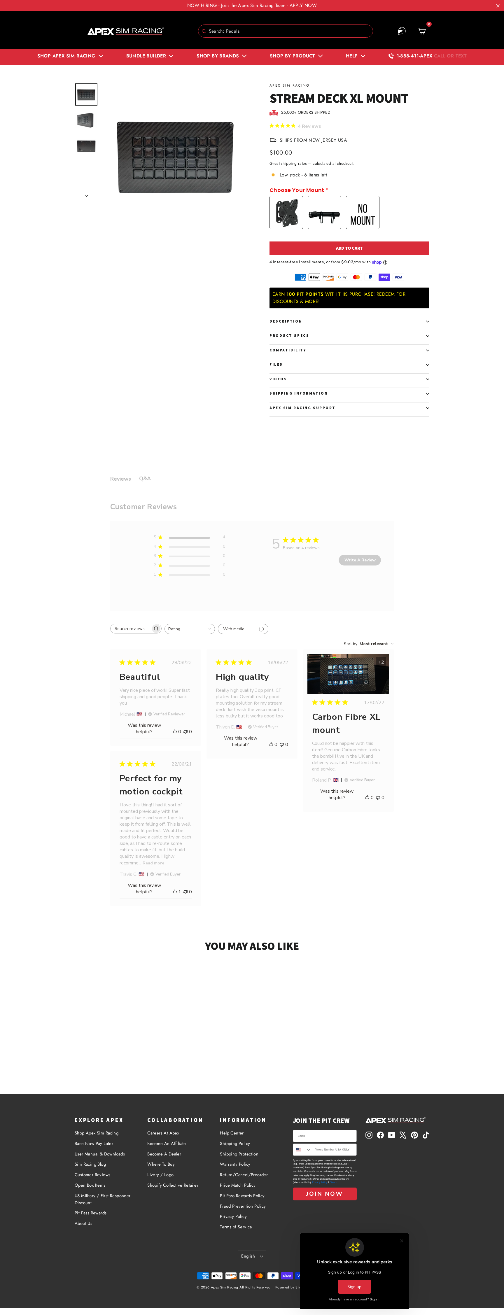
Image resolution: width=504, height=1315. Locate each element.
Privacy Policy (233, 1216)
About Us (83, 1223)
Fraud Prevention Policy (243, 1206)
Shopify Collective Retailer (172, 1185)
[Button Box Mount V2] (324, 212)
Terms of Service (236, 1227)
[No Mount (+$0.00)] (362, 212)
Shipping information (299, 393)
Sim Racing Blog (90, 1164)
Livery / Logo (160, 1175)
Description (286, 321)
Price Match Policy (238, 1185)
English (248, 1256)
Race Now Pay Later (94, 1143)
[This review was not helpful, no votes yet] (185, 732)
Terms (333, 1182)
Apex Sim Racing (289, 85)
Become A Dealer (164, 1154)
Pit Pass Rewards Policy (242, 1196)
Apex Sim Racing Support (303, 407)
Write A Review (360, 560)
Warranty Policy (235, 1164)
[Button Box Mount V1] (286, 212)
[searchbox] (131, 628)
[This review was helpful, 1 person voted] (175, 892)
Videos (278, 379)
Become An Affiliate (166, 1143)
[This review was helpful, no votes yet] (175, 732)
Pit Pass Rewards (90, 1213)
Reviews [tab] (120, 478)
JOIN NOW (324, 1194)
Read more (153, 863)
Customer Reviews (92, 1175)
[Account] (402, 31)
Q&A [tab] (145, 478)
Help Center (232, 1133)
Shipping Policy (235, 1143)
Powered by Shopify (291, 1287)
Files (276, 364)
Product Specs (289, 335)
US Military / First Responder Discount (103, 1199)
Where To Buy (161, 1164)
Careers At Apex (163, 1133)
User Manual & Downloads (100, 1154)
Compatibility (288, 350)
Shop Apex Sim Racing (96, 1133)
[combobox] (285, 31)
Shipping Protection (239, 1154)
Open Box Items (90, 1185)
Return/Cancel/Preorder (244, 1175)
